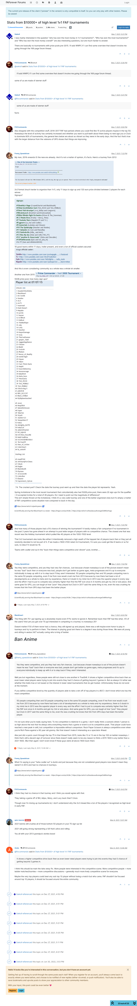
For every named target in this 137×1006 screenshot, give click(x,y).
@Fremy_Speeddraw (38, 654)
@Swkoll (33, 63)
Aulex (17, 848)
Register (12, 991)
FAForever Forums (16, 2)
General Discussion (16, 27)
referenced (27, 894)
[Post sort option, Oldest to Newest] (112, 27)
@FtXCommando (29, 95)
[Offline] (10, 36)
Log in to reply (123, 27)
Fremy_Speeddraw (22, 153)
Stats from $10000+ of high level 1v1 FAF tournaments (52, 66)
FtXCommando (21, 63)
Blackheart (19, 615)
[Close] (128, 969)
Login (21, 991)
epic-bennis (19, 820)
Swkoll (17, 34)
